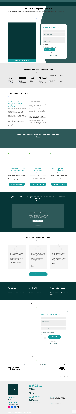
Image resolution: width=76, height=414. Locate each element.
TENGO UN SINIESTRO (38, 184)
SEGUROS (31, 388)
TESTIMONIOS (32, 389)
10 (41, 225)
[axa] (61, 371)
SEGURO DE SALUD (38, 213)
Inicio (49, 4)
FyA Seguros (11, 108)
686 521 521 (4, 0)
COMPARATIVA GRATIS (34, 390)
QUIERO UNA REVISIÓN (59, 184)
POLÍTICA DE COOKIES (34, 400)
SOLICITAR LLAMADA (49, 49)
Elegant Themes (17, 412)
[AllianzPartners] (43, 364)
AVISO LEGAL (32, 399)
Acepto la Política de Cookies (50, 47)
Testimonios (62, 4)
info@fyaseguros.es (13, 404)
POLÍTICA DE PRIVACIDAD (34, 402)
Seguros (54, 4)
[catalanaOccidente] (14, 371)
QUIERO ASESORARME (17, 184)
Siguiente (65, 376)
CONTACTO (31, 393)
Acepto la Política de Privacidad (50, 46)
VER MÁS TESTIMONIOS (38, 274)
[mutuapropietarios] (30, 365)
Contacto (72, 4)
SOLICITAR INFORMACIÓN (22, 60)
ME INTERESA (38, 221)
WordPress (29, 412)
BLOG (30, 392)
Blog (67, 4)
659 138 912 (9, 0)
